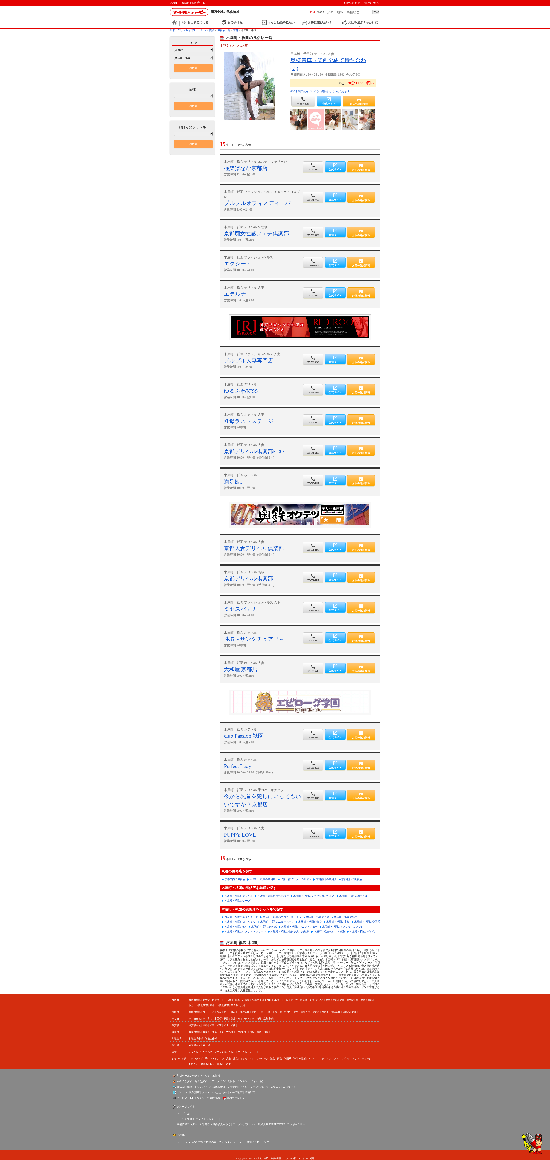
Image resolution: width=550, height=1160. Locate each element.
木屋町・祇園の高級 (338, 921)
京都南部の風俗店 (326, 879)
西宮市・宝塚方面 (331, 1012)
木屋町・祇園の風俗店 (263, 879)
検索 (376, 12)
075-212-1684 (313, 262)
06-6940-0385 (303, 101)
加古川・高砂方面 (240, 1012)
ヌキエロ (275, 1086)
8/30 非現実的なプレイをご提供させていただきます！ (321, 91)
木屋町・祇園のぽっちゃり (240, 921)
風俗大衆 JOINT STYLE (271, 1124)
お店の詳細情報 (359, 101)
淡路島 (346, 1012)
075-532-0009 (313, 232)
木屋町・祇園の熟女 (345, 917)
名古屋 (206, 1045)
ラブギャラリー (296, 1124)
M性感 (302, 1058)
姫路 (254, 1012)
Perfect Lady (237, 766)
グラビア (182, 1097)
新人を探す (200, 1081)
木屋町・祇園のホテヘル (353, 895)
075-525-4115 (313, 480)
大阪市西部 (332, 1000)
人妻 (228, 1058)
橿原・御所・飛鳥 (259, 1032)
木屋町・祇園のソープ (237, 900)
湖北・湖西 (229, 1025)
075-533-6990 (313, 735)
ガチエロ (182, 1092)
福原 (219, 1012)
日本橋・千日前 (280, 1000)
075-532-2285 (313, 167)
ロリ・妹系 (216, 1064)
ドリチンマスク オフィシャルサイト (198, 1119)
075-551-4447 (313, 577)
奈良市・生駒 (210, 1032)
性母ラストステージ (248, 421)
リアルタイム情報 (210, 1075)
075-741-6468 (313, 450)
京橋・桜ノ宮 (316, 1000)
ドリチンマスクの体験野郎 (209, 1086)
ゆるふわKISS (241, 391)
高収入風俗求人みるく (218, 1124)
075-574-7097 (313, 833)
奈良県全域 (195, 1032)
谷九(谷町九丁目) (261, 1000)
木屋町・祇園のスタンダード (241, 917)
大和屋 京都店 (240, 669)
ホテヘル (242, 1052)
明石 (226, 1012)
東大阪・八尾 (238, 1005)
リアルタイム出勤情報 (222, 1081)
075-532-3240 (313, 359)
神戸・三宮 (209, 1012)
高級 (279, 1058)
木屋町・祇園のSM (235, 926)
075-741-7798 (313, 197)
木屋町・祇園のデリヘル (239, 895)
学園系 (287, 1058)
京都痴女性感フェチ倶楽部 (256, 233)
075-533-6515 (313, 668)
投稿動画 (250, 1092)
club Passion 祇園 (243, 736)
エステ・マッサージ (360, 1058)
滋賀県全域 (195, 1025)
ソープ (253, 1052)
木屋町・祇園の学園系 (367, 921)
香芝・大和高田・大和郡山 (233, 1032)
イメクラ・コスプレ (337, 1058)
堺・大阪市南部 (364, 1000)
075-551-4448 (313, 547)
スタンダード (196, 1058)
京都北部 (268, 1018)
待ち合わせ (206, 1052)
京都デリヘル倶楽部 (248, 578)
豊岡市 (315, 1012)
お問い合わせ (352, 3)
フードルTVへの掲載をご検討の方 (196, 1141)
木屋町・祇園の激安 (310, 921)
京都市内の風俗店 (235, 879)
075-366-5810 (313, 795)
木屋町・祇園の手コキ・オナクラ (282, 917)
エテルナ (235, 294)
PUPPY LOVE (240, 835)
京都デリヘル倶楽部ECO (254, 451)
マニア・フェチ (316, 1058)
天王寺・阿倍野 (299, 1000)
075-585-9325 (313, 293)
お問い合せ (252, 1141)
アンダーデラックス (244, 1124)
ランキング (243, 1081)
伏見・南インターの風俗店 (295, 879)
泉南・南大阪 (347, 1000)
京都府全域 (195, 1018)
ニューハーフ (261, 1058)
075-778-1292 (313, 389)
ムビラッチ (289, 1086)
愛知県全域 (195, 1045)
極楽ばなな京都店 (245, 168)
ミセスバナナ (240, 609)
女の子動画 (236, 1092)
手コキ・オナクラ (214, 1058)
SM (295, 1058)
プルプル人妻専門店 (248, 361)
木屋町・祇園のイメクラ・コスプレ (343, 926)
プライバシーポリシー (231, 1141)
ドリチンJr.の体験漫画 (207, 1097)
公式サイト (328, 101)
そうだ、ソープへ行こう (254, 1086)
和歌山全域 (211, 1038)
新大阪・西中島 (211, 1000)
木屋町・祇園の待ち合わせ (273, 895)
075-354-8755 (313, 638)
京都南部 (256, 1018)
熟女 (235, 1058)
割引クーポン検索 (187, 1075)
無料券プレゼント (237, 1097)
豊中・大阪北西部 (219, 1005)
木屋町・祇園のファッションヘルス (314, 895)
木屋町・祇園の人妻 (317, 917)
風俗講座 (194, 1092)
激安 (272, 1058)
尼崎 (354, 1012)
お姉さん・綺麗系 (198, 1064)
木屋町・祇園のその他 (362, 931)
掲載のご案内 (370, 3)
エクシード (238, 264)
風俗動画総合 (184, 1086)
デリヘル (193, 1052)
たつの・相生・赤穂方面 (297, 1012)
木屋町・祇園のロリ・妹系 (329, 931)
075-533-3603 (313, 765)
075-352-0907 (313, 608)
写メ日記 (257, 1081)
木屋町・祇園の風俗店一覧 (188, 3)
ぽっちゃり (246, 1058)
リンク (265, 1141)
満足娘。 (234, 482)
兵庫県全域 (195, 1012)
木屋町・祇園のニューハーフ (277, 921)
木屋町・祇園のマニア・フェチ (299, 926)
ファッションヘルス (225, 1052)
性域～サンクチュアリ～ (254, 639)
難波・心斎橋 (242, 1000)
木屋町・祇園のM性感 (264, 926)
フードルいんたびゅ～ (215, 1092)
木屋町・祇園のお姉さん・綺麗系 (289, 931)
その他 (227, 1064)
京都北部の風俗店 (351, 879)
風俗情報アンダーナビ (190, 1124)
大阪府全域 (195, 1000)
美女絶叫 (233, 1086)
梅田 (230, 1000)
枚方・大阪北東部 (198, 1005)
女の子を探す (184, 1081)
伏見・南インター (240, 1018)
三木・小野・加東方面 (270, 1012)
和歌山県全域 (196, 1038)
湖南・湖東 (216, 1025)
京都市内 (207, 1018)
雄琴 (205, 1025)
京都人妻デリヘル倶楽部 (254, 548)
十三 (224, 1000)
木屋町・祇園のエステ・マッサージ (245, 931)
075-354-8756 (313, 420)
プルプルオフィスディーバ (257, 203)
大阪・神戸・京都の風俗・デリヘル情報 (276, 1158)
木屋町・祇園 (221, 1018)
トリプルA (183, 1113)
